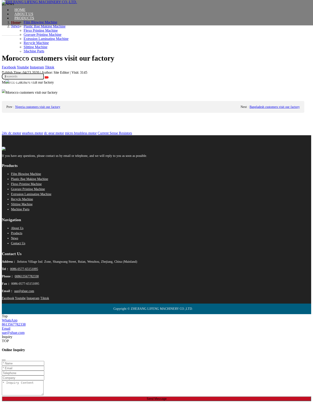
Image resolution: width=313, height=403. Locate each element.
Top (5, 316)
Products (24, 18)
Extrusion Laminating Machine (46, 39)
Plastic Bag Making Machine (45, 26)
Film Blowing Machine (40, 22)
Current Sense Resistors (115, 133)
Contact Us (26, 59)
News (19, 55)
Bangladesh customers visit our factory (275, 107)
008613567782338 (27, 276)
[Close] (3, 360)
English (28, 82)
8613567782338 (14, 324)
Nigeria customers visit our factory (37, 107)
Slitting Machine (35, 47)
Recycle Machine (36, 43)
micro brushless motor (81, 133)
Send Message (157, 398)
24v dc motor (11, 133)
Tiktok (49, 67)
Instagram (37, 67)
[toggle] (3, 91)
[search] (3, 72)
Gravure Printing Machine (42, 35)
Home (19, 10)
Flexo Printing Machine (41, 30)
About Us (23, 14)
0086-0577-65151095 (24, 269)
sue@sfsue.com (24, 291)
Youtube (23, 67)
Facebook (9, 67)
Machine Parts (34, 51)
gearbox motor (32, 133)
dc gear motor (54, 133)
